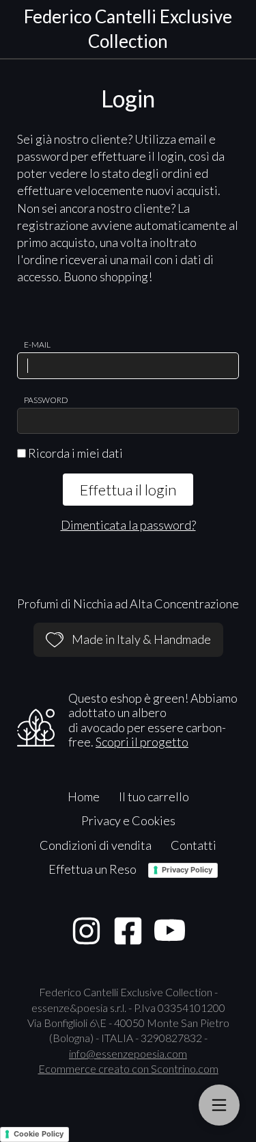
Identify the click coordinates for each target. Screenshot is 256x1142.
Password (46, 400)
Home (84, 796)
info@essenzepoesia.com (128, 1053)
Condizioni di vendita (96, 845)
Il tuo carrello (154, 796)
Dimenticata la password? (128, 524)
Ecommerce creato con (128, 1068)
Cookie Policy (38, 1134)
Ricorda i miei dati (74, 452)
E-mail (37, 344)
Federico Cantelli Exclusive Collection (128, 28)
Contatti (193, 845)
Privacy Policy (187, 869)
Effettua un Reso (92, 869)
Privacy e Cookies (128, 820)
